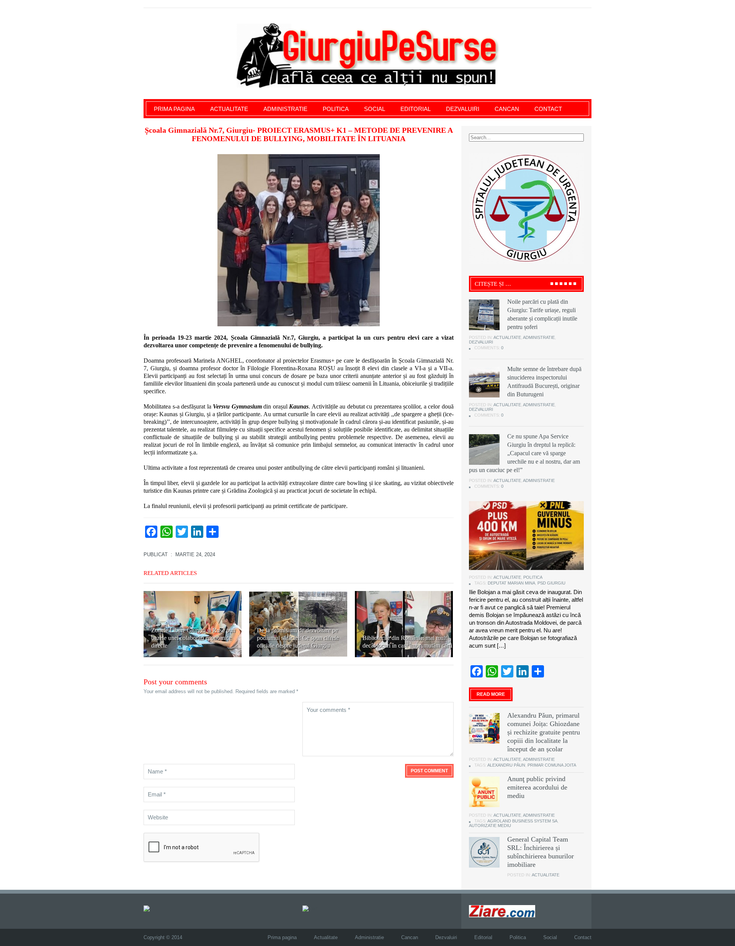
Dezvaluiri (462, 109)
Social (374, 109)
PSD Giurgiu (551, 583)
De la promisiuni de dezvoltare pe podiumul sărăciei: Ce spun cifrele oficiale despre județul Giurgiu (298, 638)
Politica (336, 109)
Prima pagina (174, 109)
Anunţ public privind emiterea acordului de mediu (537, 787)
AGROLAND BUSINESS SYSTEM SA (522, 821)
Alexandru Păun (506, 765)
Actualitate (229, 109)
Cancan (507, 109)
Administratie (285, 109)
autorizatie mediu (490, 825)
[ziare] (310, 908)
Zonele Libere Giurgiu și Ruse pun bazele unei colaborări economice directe (193, 638)
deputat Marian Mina (511, 583)
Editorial (415, 109)
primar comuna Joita (552, 765)
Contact (548, 109)
